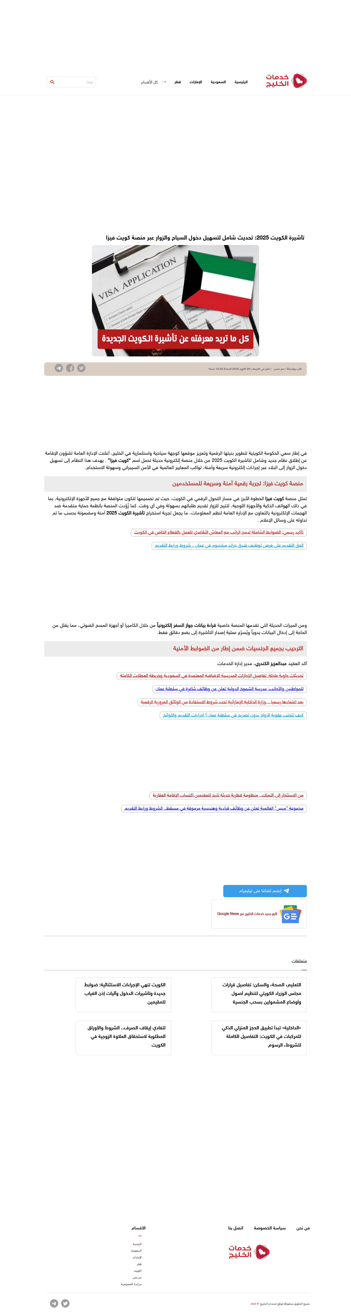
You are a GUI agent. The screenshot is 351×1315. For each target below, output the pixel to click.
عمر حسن (279, 369)
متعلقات (299, 961)
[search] (52, 82)
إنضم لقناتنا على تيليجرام (260, 891)
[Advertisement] (175, 33)
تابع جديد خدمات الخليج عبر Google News (247, 914)
